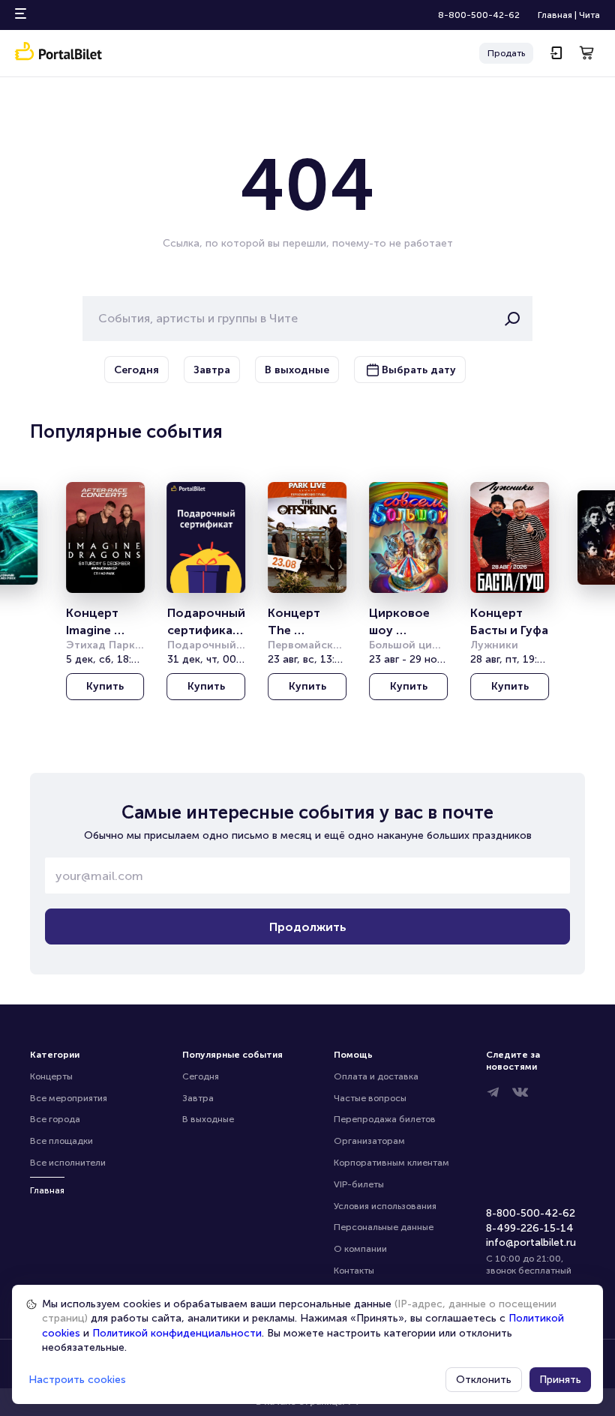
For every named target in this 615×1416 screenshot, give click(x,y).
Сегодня (200, 1076)
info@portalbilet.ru (531, 1242)
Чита (589, 15)
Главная (555, 15)
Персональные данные (384, 1227)
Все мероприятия (68, 1098)
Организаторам (369, 1141)
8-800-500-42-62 (479, 15)
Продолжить (307, 927)
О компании (360, 1249)
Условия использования (385, 1206)
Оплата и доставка (376, 1076)
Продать (506, 53)
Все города (55, 1119)
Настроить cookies (77, 1379)
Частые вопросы (370, 1098)
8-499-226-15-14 (530, 1228)
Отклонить (484, 1379)
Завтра (198, 1098)
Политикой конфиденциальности (177, 1333)
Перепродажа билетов (385, 1119)
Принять (560, 1379)
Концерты (51, 1076)
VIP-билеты (359, 1184)
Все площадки (61, 1141)
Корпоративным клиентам (391, 1162)
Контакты (354, 1270)
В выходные (208, 1119)
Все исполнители (68, 1162)
